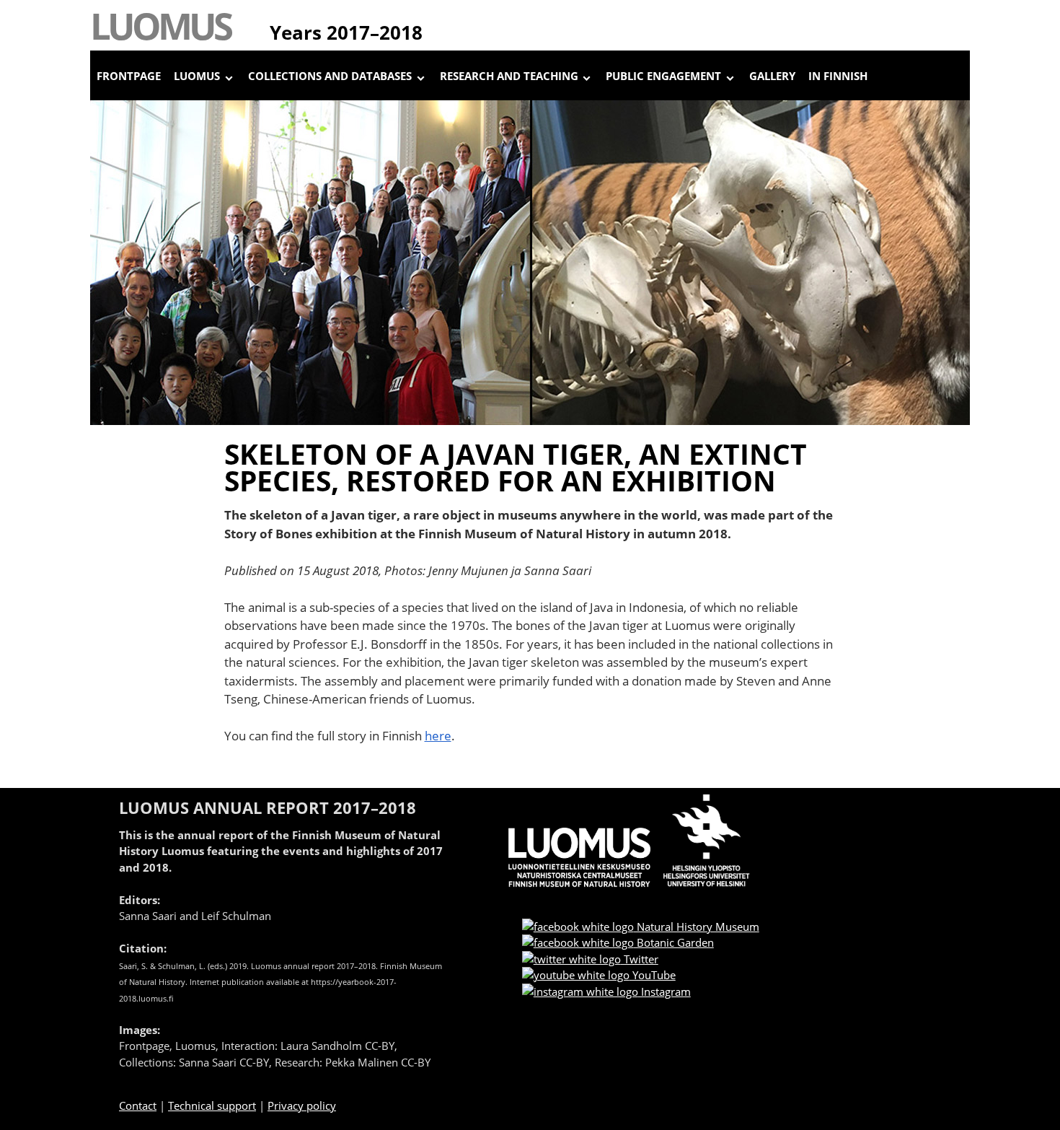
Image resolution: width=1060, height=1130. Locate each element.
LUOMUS (160, 25)
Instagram (664, 991)
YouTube (653, 975)
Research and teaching (509, 76)
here (438, 735)
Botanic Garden (674, 942)
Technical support (212, 1105)
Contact (137, 1105)
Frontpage (129, 76)
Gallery (772, 76)
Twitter (639, 959)
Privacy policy (302, 1105)
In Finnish (837, 76)
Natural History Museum (696, 926)
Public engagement (663, 76)
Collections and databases (330, 76)
